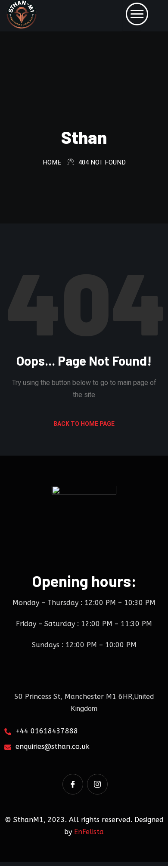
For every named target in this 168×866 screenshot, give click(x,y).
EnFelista (89, 832)
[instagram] (97, 784)
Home (52, 162)
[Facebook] (72, 784)
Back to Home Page (84, 423)
